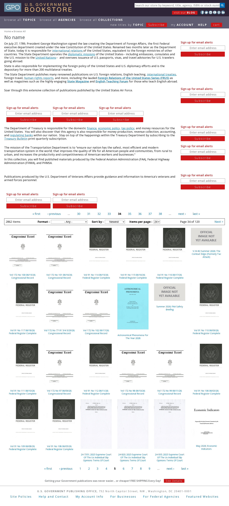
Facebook (202, 12)
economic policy (109, 128)
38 (160, 214)
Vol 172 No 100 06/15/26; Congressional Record (23, 276)
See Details (174, 481)
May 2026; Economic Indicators (206, 447)
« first (36, 214)
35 (129, 214)
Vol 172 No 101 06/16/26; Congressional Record (59, 276)
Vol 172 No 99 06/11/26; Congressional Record (169, 392)
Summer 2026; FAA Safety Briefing (169, 308)
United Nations (46, 57)
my (182, 25)
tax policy (127, 128)
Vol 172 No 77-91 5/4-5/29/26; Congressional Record (59, 332)
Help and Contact (54, 496)
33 (109, 214)
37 (150, 214)
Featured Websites (202, 496)
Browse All (20, 20)
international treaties (161, 74)
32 (99, 214)
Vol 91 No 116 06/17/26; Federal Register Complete (170, 276)
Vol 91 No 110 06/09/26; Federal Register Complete (206, 332)
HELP (202, 25)
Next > (219, 222)
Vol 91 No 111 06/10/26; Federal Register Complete (22, 392)
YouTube (215, 12)
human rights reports (38, 78)
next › (182, 214)
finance (92, 128)
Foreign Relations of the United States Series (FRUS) (133, 78)
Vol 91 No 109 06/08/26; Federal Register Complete (22, 448)
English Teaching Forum (111, 81)
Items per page (140, 222)
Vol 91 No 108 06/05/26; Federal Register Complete (59, 448)
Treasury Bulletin (15, 138)
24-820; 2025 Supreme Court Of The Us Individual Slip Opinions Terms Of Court (133, 457)
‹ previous (54, 214)
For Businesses (123, 496)
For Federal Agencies (161, 496)
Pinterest (219, 12)
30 (78, 214)
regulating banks (21, 135)
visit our (184, 12)
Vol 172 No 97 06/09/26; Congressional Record (59, 392)
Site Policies (21, 496)
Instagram (210, 12)
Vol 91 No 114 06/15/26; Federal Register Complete (96, 276)
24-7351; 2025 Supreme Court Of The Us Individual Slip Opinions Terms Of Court (96, 457)
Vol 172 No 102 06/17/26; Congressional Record (96, 332)
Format (43, 222)
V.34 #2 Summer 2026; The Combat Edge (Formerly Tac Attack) (206, 254)
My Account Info (90, 496)
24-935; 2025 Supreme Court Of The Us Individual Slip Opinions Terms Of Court (169, 457)
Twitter (206, 12)
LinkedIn (223, 12)
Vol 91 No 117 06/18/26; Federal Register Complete (22, 332)
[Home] (39, 11)
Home (7, 31)
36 (139, 214)
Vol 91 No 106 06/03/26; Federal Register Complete (206, 392)
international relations (67, 50)
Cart (216, 25)
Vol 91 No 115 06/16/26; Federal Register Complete (133, 276)
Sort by (97, 222)
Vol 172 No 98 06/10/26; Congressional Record (133, 392)
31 (88, 214)
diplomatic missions (81, 54)
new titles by (137, 25)
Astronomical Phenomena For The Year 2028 (133, 337)
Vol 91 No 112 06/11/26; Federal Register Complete (96, 392)
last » (196, 214)
